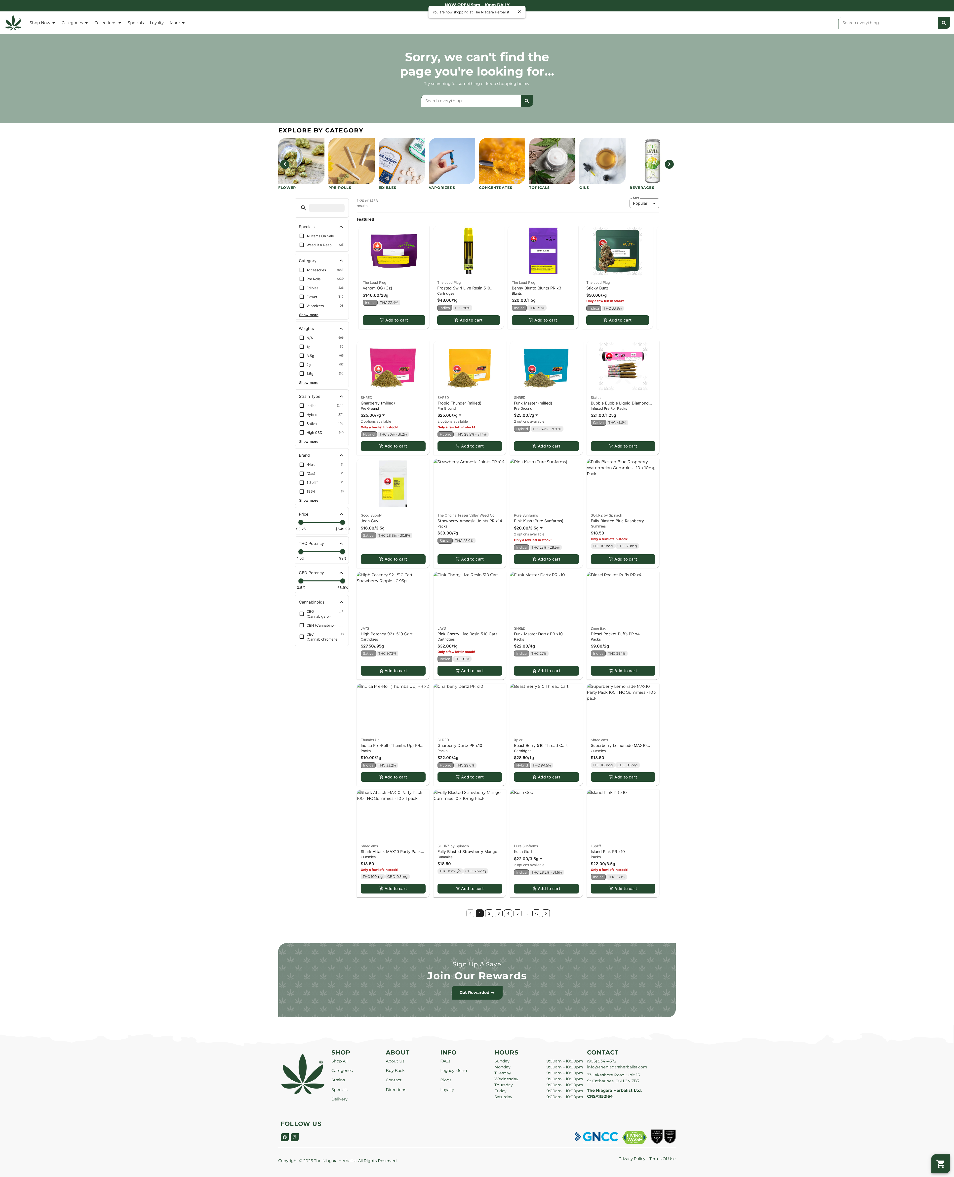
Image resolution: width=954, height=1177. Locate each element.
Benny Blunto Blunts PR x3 (536, 287)
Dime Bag (598, 628)
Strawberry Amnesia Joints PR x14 (469, 520)
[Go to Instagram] (295, 1137)
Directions (396, 1089)
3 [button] (499, 913)
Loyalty (157, 22)
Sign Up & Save (477, 964)
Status (596, 397)
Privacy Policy (632, 1158)
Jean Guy (369, 520)
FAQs (445, 1061)
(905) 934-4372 (601, 1061)
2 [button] (489, 913)
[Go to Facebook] (285, 1137)
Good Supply (371, 515)
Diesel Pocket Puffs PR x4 (615, 633)
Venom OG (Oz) (377, 287)
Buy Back (395, 1070)
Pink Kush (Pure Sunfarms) (538, 520)
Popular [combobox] (640, 203)
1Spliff (596, 846)
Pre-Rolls (339, 187)
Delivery (339, 1099)
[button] (303, 208)
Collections (105, 22)
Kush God (523, 851)
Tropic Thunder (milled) (459, 403)
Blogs (445, 1080)
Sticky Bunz (597, 287)
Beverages (642, 187)
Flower (287, 187)
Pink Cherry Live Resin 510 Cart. (467, 633)
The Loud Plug (374, 282)
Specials (136, 22)
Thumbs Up (370, 740)
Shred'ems (599, 740)
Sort (636, 198)
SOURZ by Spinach (606, 515)
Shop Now (40, 22)
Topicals (539, 187)
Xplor (518, 740)
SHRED (366, 397)
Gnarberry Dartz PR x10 (459, 745)
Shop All (339, 1061)
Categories (72, 22)
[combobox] (888, 23)
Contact (394, 1080)
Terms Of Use (662, 1158)
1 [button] (480, 913)
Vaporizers (442, 187)
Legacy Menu (453, 1070)
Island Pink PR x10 (608, 851)
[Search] (944, 23)
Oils (584, 187)
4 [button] (508, 913)
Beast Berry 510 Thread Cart (541, 745)
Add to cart (396, 320)
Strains (338, 1080)
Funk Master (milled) (533, 403)
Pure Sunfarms (526, 515)
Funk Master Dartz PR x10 (538, 633)
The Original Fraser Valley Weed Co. (466, 515)
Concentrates (495, 187)
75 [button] (536, 913)
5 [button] (518, 913)
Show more (308, 315)
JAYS (365, 628)
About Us (395, 1061)
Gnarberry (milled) (378, 403)
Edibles (387, 187)
